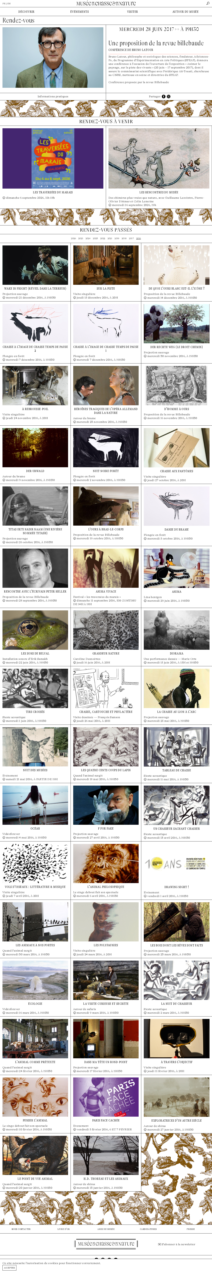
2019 (117, 238)
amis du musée (106, 1229)
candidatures (148, 1229)
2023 (95, 238)
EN (9, 3)
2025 (80, 238)
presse (191, 1229)
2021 (110, 238)
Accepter (9, 1267)
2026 (73, 238)
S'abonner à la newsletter (178, 1244)
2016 (138, 238)
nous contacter (21, 1229)
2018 (124, 238)
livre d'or (63, 1229)
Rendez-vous (18, 20)
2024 (88, 238)
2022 (102, 238)
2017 (131, 238)
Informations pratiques (53, 96)
